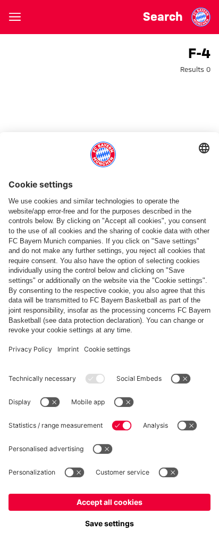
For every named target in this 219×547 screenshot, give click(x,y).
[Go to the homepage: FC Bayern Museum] (200, 17)
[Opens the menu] (15, 17)
